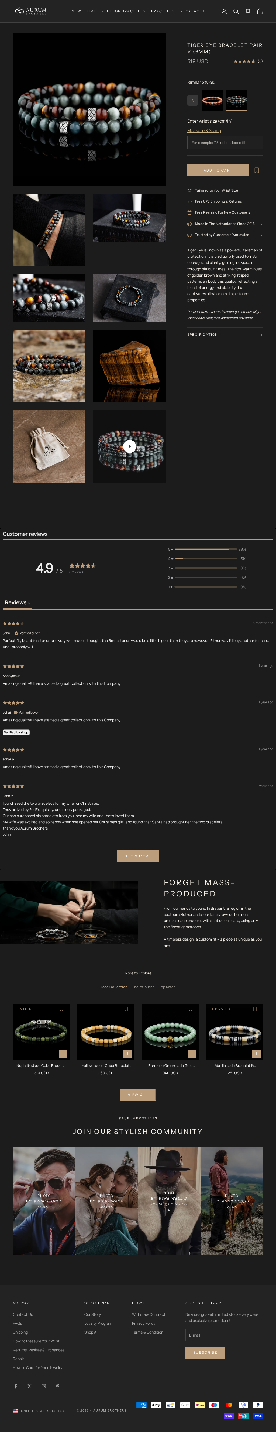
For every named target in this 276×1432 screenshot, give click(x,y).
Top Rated (167, 986)
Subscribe (205, 1352)
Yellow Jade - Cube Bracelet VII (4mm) (106, 1066)
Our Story (92, 1314)
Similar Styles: (201, 82)
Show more (138, 856)
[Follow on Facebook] (15, 1386)
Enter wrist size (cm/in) (210, 121)
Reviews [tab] (17, 602)
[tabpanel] (138, 741)
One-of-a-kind (143, 986)
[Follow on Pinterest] (57, 1386)
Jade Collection (114, 986)
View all (138, 1094)
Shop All (91, 1332)
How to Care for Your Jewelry (37, 1367)
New (76, 11)
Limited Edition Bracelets (116, 11)
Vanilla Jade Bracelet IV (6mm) (234, 1066)
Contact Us (23, 1314)
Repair (18, 1358)
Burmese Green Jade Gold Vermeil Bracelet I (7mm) (170, 1066)
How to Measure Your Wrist (36, 1341)
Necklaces (192, 11)
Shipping (20, 1332)
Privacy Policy (143, 1323)
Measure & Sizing (204, 130)
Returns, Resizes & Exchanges (38, 1349)
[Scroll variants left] (192, 100)
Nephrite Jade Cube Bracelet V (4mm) (41, 1066)
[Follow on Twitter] (29, 1386)
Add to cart (218, 170)
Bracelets (163, 11)
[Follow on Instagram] (43, 1386)
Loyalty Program (98, 1323)
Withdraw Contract (148, 1314)
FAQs (17, 1323)
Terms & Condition (147, 1332)
